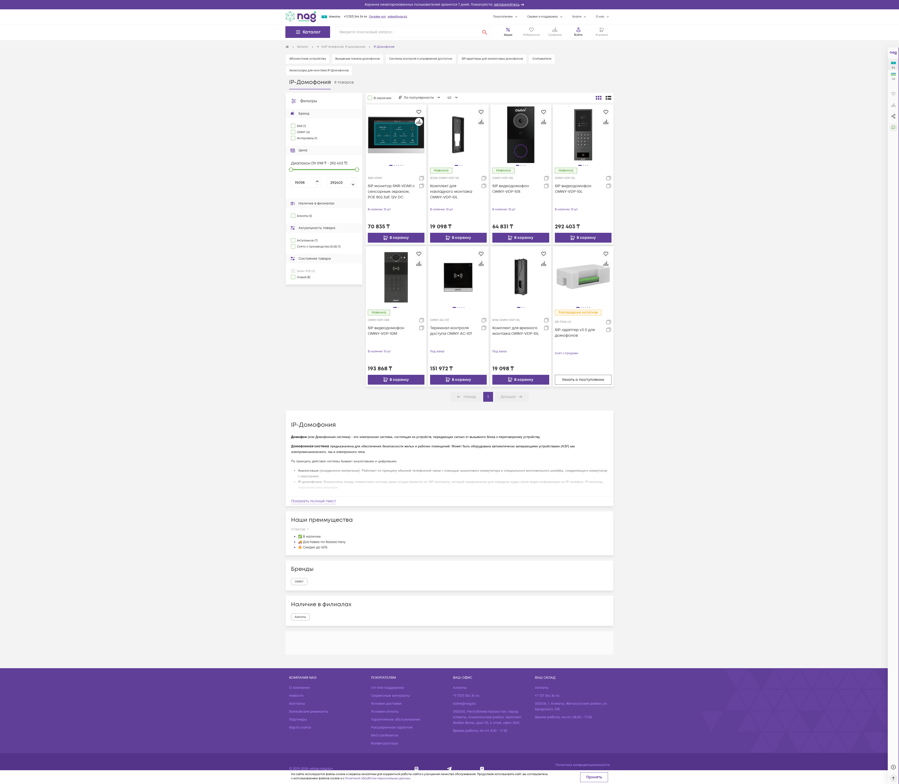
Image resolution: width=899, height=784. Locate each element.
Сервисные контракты (390, 695)
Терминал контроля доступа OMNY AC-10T (451, 330)
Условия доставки (386, 703)
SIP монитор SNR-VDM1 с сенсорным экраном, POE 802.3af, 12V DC (391, 191)
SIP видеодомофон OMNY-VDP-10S (510, 188)
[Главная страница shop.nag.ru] (287, 47)
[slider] (291, 170)
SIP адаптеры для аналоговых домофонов (492, 59)
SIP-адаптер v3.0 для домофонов (575, 332)
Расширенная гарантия (392, 727)
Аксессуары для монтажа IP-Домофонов (319, 71)
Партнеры (298, 719)
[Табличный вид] (608, 98)
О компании (299, 688)
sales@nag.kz (397, 17)
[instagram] (417, 769)
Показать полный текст (313, 501)
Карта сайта (300, 727)
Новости (296, 695)
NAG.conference (384, 735)
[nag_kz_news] (449, 769)
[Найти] (484, 32)
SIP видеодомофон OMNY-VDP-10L (573, 188)
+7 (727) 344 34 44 (355, 17)
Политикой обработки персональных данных (377, 778)
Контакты (297, 703)
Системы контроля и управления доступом (420, 59)
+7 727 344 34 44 (547, 695)
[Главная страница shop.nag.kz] (301, 16)
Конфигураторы (384, 743)
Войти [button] (578, 35)
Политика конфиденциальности (583, 765)
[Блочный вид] (599, 98)
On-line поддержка (387, 688)
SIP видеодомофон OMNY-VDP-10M (386, 330)
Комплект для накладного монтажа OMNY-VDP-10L (451, 191)
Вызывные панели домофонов (357, 59)
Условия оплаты (385, 711)
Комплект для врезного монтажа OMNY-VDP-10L (515, 330)
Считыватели (541, 59)
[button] (449, 4)
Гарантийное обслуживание (395, 719)
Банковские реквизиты (308, 711)
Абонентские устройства (307, 59)
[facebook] (482, 769)
